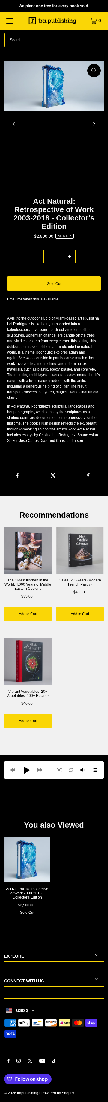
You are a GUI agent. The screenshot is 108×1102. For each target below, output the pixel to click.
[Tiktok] (54, 1062)
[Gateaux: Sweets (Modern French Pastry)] (80, 550)
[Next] (94, 123)
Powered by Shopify (57, 1093)
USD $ (22, 1010)
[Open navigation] (9, 20)
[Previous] (14, 123)
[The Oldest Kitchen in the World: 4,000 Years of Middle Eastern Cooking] (28, 550)
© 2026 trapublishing (21, 1093)
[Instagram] (18, 1062)
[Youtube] (42, 1062)
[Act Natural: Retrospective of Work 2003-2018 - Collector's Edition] (27, 859)
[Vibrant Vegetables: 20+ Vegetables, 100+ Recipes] (28, 661)
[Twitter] (30, 1062)
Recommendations (54, 515)
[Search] (96, 40)
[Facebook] (8, 1062)
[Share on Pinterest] (89, 475)
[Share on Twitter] (53, 475)
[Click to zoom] (94, 70)
